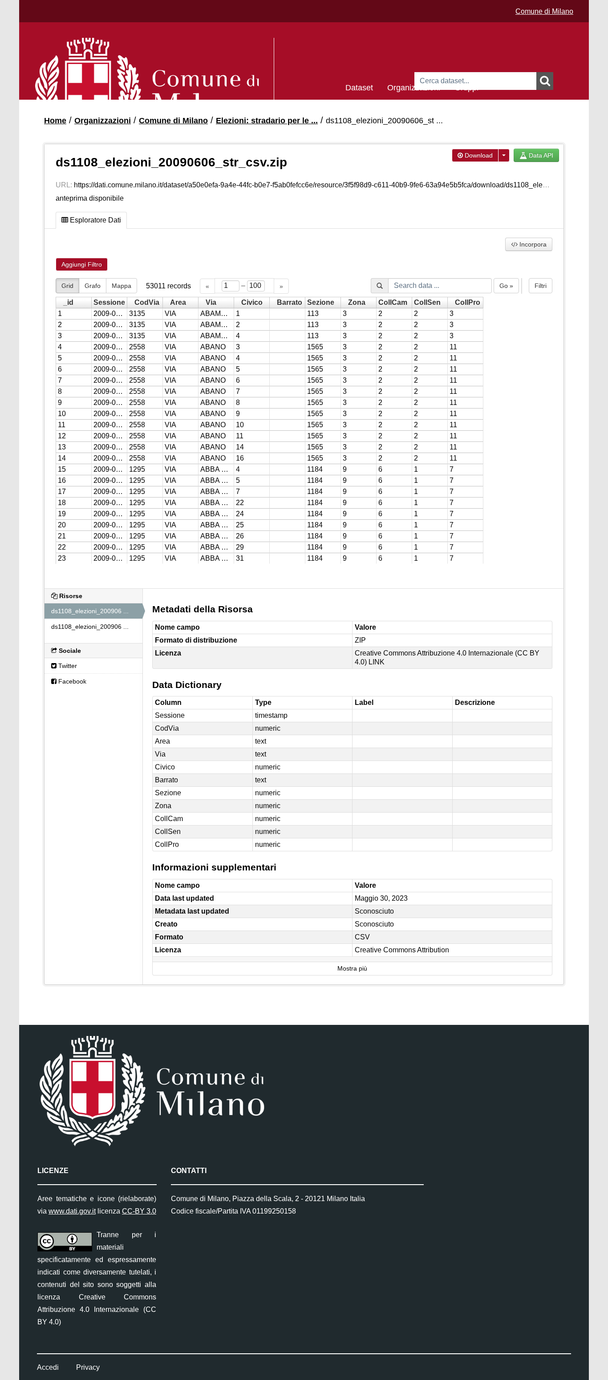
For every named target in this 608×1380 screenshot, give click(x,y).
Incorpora (532, 244)
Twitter (67, 665)
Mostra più (352, 968)
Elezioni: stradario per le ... (267, 120)
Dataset (359, 87)
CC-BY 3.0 (139, 1211)
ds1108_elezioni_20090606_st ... (384, 120)
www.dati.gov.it (72, 1211)
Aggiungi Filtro (81, 264)
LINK (377, 662)
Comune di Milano (544, 11)
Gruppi (466, 87)
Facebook (71, 681)
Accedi (48, 1367)
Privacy (88, 1367)
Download (478, 155)
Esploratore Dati (94, 220)
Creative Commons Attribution (402, 950)
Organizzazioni (413, 87)
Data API (540, 155)
